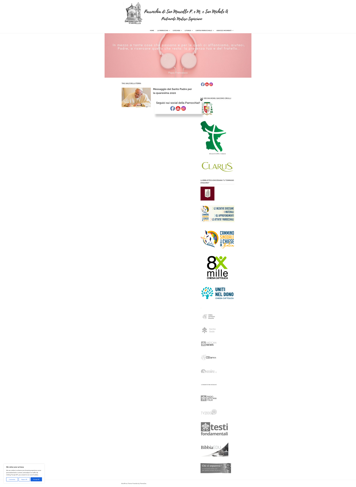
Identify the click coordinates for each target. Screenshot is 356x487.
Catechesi (176, 30)
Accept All (36, 479)
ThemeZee (143, 483)
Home (152, 30)
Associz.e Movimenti (223, 30)
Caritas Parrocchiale (204, 30)
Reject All (24, 479)
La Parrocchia (162, 30)
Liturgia (188, 30)
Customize (12, 479)
